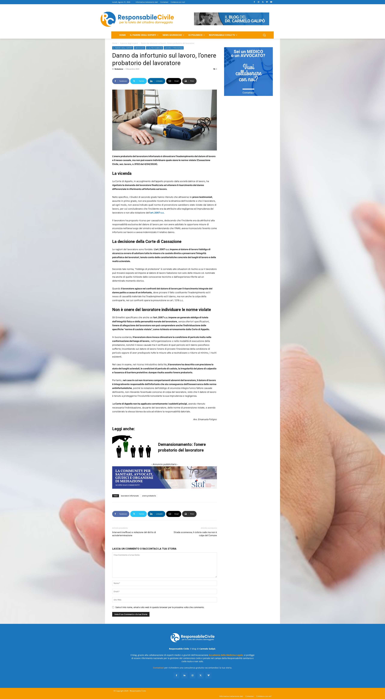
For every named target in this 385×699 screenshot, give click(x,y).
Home (114, 43)
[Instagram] (258, 2)
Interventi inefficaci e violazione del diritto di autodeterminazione (134, 534)
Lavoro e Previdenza (174, 48)
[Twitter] (263, 2)
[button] (264, 35)
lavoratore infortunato (130, 496)
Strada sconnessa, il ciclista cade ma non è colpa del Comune (195, 534)
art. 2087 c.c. (157, 212)
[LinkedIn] (184, 675)
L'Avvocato (140, 48)
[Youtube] (271, 2)
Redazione (119, 69)
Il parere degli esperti (129, 43)
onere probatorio (149, 496)
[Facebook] (254, 2)
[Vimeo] (267, 2)
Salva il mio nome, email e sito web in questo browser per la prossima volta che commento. (159, 607)
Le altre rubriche (154, 48)
